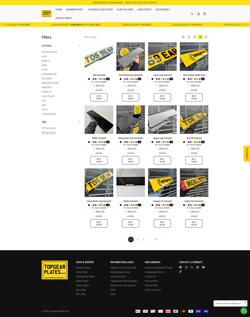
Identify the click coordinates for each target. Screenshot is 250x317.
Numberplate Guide (120, 272)
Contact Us (150, 276)
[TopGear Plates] (46, 14)
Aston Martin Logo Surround (99, 201)
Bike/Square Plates (85, 276)
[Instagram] (186, 267)
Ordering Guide (118, 276)
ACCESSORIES (162, 9)
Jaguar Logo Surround (162, 138)
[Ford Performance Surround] (130, 56)
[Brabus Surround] (130, 182)
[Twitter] (192, 267)
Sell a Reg (80, 294)
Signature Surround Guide (123, 267)
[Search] (192, 14)
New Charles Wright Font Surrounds (194, 75)
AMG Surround (99, 75)
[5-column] (206, 37)
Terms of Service (153, 289)
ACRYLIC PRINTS (64, 18)
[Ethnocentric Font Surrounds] (130, 119)
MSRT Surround (99, 138)
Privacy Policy (151, 280)
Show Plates (82, 272)
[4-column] (200, 37)
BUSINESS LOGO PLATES (101, 9)
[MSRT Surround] (99, 119)
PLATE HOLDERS (125, 9)
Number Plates (83, 267)
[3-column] (194, 37)
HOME (59, 9)
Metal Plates (82, 280)
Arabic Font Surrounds (194, 201)
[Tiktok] (180, 271)
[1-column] (183, 37)
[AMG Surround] (99, 56)
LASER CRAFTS (144, 9)
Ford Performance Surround (130, 75)
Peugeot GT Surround (162, 201)
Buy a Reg (81, 289)
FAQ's (113, 289)
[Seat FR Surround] (194, 119)
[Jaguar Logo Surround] (162, 119)
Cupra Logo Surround (162, 75)
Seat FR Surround (194, 138)
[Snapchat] (197, 267)
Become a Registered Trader (159, 267)
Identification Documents (122, 285)
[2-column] (189, 37)
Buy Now (99, 97)
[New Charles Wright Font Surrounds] (194, 56)
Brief (112, 294)
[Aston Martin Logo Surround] (99, 182)
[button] (205, 14)
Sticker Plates (82, 285)
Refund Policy (151, 285)
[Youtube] (203, 267)
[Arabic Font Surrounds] (194, 182)
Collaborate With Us (155, 272)
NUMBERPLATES (74, 9)
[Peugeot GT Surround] (162, 182)
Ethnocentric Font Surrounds (130, 138)
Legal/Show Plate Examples (124, 280)
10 (156, 239)
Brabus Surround (131, 201)
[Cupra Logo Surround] (162, 56)
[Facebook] (180, 267)
